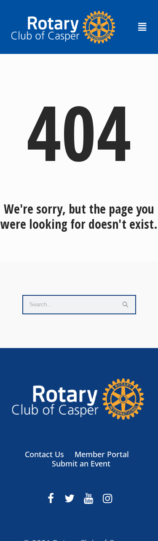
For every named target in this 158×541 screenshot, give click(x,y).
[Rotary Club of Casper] (79, 398)
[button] (142, 27)
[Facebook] (50, 498)
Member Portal (102, 454)
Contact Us (44, 454)
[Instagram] (107, 498)
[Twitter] (69, 498)
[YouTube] (88, 498)
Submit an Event (81, 463)
